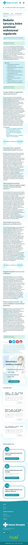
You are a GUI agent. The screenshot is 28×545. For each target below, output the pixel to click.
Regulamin (5, 514)
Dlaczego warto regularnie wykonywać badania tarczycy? (15, 68)
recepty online (12, 313)
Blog (12, 13)
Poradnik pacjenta (18, 13)
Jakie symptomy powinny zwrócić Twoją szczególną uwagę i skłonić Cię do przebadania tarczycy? (14, 72)
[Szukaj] (20, 3)
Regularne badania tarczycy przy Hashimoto (14, 78)
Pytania (4, 506)
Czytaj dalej (19, 402)
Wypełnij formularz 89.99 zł (12, 477)
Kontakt (4, 508)
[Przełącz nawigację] (23, 3)
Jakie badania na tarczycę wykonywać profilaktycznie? (15, 75)
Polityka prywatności (6, 515)
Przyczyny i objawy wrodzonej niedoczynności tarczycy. (14, 129)
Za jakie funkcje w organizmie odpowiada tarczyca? (13, 65)
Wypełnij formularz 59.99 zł (12, 458)
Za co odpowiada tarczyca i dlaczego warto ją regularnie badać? (14, 132)
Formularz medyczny (14, 381)
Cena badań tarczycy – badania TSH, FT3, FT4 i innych (14, 136)
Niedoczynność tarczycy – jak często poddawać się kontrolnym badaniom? (15, 81)
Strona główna (6, 13)
